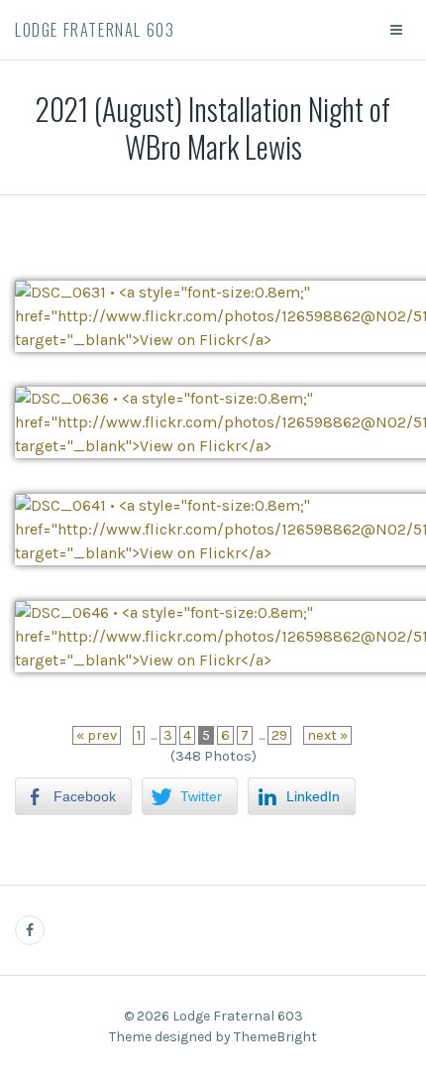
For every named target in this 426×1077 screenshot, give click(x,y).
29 (279, 735)
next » (327, 735)
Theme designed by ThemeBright (213, 1036)
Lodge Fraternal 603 (94, 30)
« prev (96, 735)
